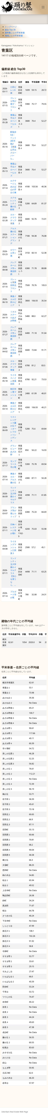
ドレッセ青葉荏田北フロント (13, 285)
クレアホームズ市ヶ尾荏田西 (13, 268)
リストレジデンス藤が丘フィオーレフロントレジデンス (13, 429)
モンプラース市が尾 (13, 464)
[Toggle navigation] (43, 7)
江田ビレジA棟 (13, 90)
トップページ (11, 26)
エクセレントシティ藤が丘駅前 (13, 203)
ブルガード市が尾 (13, 594)
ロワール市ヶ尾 (13, 252)
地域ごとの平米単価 (14, 35)
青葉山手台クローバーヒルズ (13, 121)
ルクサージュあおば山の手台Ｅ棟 (13, 186)
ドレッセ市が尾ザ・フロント (13, 104)
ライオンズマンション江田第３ (13, 547)
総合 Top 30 (10, 29)
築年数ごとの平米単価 (15, 32)
